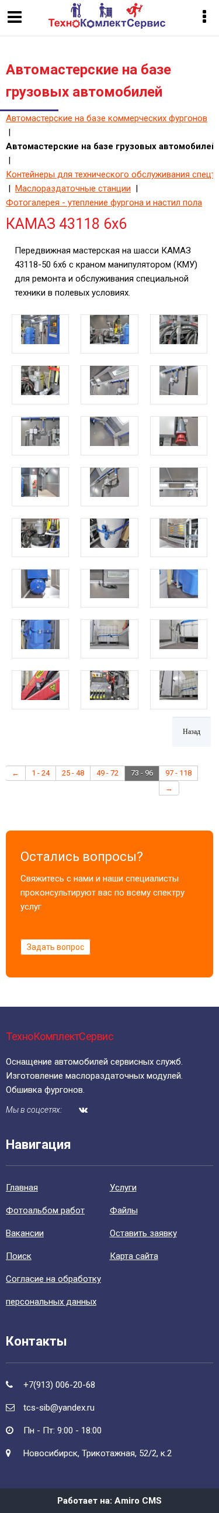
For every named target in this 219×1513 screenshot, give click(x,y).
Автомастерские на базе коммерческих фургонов (106, 118)
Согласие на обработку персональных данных (53, 1290)
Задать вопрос (55, 947)
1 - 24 (41, 772)
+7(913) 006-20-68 (59, 1385)
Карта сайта (134, 1256)
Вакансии (25, 1233)
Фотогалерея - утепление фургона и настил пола (104, 202)
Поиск (19, 1256)
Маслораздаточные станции (73, 188)
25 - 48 (73, 772)
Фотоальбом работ (45, 1210)
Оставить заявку (143, 1233)
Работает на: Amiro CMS (109, 1500)
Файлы (124, 1210)
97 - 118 (178, 772)
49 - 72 (107, 772)
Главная (22, 1187)
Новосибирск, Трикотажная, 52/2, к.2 (97, 1453)
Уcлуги (123, 1187)
